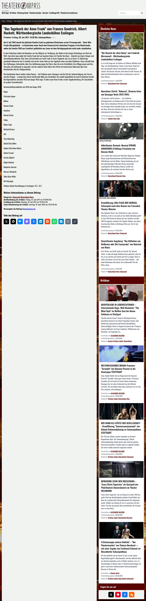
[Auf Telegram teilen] (61, 221)
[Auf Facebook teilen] (33, 221)
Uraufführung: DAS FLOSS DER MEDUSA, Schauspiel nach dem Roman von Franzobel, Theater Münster (120, 206)
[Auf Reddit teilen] (47, 221)
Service (45, 12)
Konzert (110, 341)
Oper (118, 118)
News (32, 197)
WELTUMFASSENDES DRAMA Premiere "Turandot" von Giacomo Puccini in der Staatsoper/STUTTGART (118, 369)
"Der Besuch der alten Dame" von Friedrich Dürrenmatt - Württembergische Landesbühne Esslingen (120, 56)
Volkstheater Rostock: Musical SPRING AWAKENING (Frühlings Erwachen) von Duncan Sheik (118, 148)
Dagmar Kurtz (115, 573)
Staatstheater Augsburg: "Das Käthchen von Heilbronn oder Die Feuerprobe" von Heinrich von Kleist (121, 244)
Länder (121, 341)
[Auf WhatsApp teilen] (54, 221)
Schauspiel (16, 197)
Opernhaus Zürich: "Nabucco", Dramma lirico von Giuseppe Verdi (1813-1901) (121, 92)
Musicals (119, 176)
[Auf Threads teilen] (13, 221)
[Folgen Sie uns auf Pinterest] (118, 594)
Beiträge (5, 12)
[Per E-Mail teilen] (68, 221)
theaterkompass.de (29, 208)
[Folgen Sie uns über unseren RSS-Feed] (131, 594)
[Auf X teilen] (6, 221)
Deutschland (25, 197)
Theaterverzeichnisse (68, 12)
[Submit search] (142, 13)
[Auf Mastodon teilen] (27, 221)
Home (3, 21)
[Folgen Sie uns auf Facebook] (125, 594)
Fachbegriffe (54, 12)
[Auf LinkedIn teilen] (40, 221)
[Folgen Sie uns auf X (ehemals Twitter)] (111, 594)
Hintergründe (22, 12)
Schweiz (110, 118)
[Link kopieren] (75, 221)
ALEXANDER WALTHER (117, 335)
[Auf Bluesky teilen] (20, 221)
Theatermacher (35, 12)
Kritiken (13, 12)
